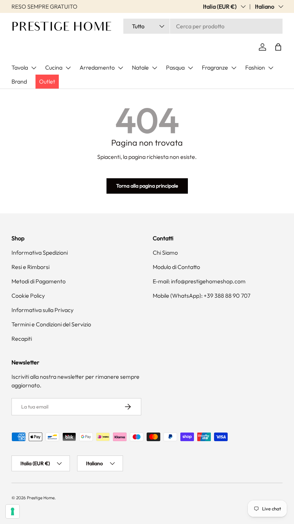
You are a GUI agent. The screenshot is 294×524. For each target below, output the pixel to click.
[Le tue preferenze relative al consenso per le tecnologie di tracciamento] (12, 511)
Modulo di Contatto (176, 266)
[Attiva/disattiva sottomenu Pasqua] (190, 67)
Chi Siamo (165, 252)
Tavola (19, 67)
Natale (140, 67)
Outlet (47, 81)
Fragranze (215, 67)
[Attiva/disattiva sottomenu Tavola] (33, 67)
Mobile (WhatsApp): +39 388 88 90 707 (201, 295)
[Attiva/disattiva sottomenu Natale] (154, 67)
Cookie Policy (28, 295)
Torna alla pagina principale (147, 186)
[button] (278, 47)
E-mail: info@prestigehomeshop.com (199, 281)
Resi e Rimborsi (30, 266)
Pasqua (175, 67)
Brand (19, 81)
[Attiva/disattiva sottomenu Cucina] (68, 67)
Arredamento (97, 67)
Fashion (255, 67)
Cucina (53, 67)
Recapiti (21, 338)
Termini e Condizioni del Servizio (51, 324)
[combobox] (203, 26)
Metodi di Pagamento (38, 281)
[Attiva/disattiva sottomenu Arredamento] (120, 67)
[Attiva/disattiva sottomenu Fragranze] (233, 67)
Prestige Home (40, 497)
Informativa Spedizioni (39, 252)
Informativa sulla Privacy (42, 309)
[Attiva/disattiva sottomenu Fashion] (270, 67)
